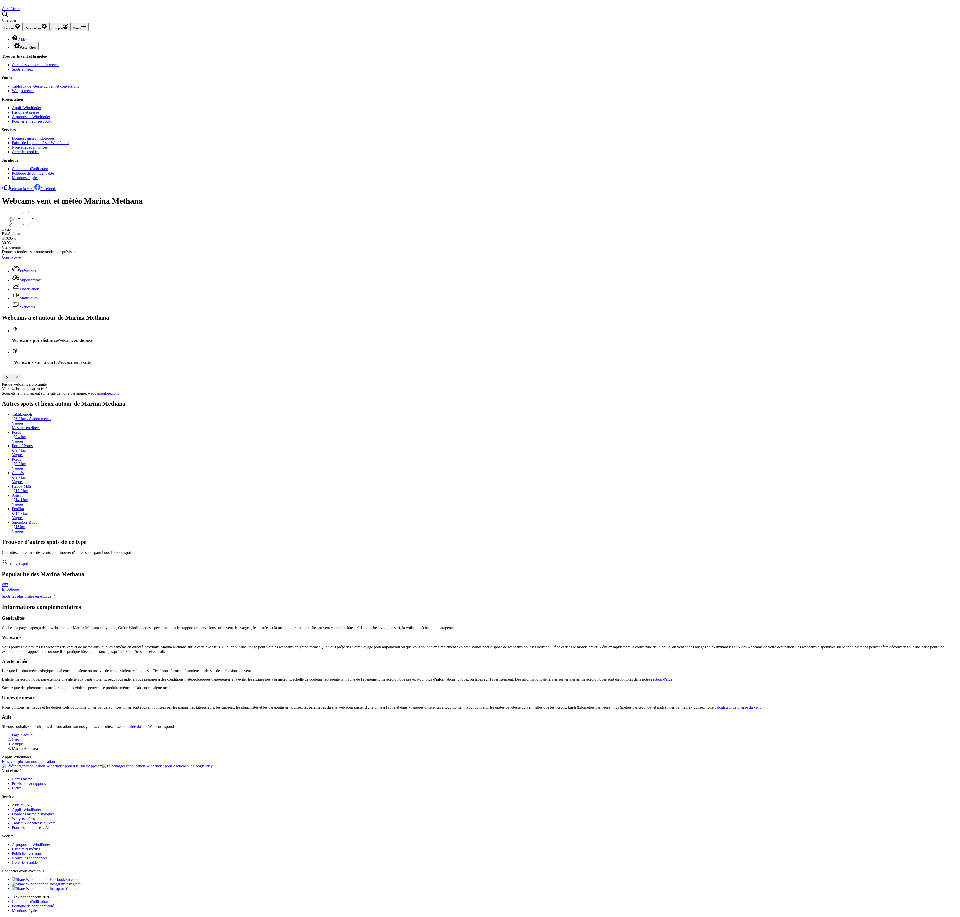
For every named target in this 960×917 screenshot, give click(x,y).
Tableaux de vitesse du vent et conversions (45, 86)
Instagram (73, 884)
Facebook (48, 189)
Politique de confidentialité (33, 173)
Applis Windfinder (26, 108)
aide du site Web (143, 726)
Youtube (71, 888)
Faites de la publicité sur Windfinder (40, 143)
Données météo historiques (33, 138)
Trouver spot (18, 563)
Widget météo (23, 91)
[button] (480, 17)
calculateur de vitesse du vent (738, 707)
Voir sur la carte (22, 189)
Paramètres (28, 47)
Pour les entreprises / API (32, 121)
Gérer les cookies (25, 152)
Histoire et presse (25, 112)
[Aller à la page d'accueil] (2, 4)
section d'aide (661, 679)
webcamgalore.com (103, 393)
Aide (22, 39)
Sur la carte (13, 258)
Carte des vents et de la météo (35, 65)
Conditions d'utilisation (30, 169)
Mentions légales (25, 178)
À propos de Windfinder (31, 117)
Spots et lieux (22, 69)
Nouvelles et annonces (30, 147)
